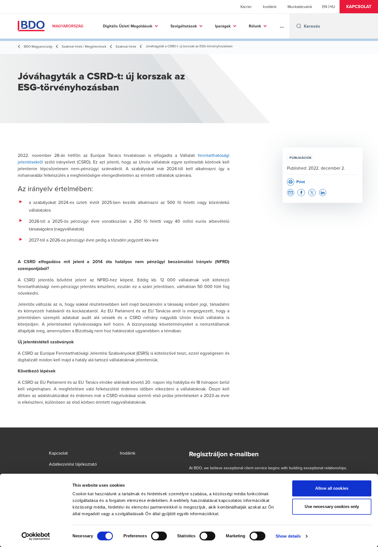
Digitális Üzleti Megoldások (127, 26)
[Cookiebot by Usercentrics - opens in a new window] (36, 536)
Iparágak (223, 26)
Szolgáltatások (183, 26)
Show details (288, 536)
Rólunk (255, 26)
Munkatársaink (300, 6)
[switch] (159, 536)
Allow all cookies (331, 488)
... (282, 26)
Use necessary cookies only (332, 506)
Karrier (246, 6)
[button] (359, 6)
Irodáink (269, 6)
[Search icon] (299, 26)
